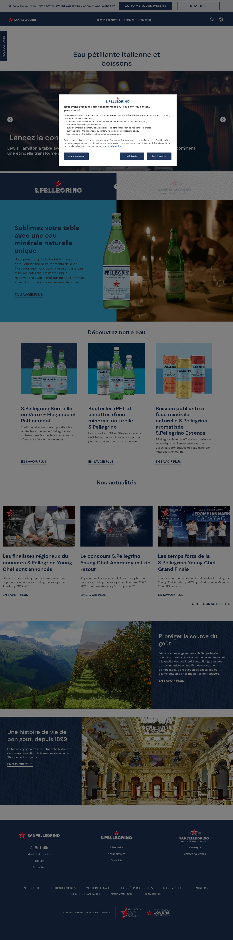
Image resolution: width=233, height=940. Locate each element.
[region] (118, 130)
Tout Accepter (159, 156)
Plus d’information (112, 146)
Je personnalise (76, 156)
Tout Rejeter (132, 156)
